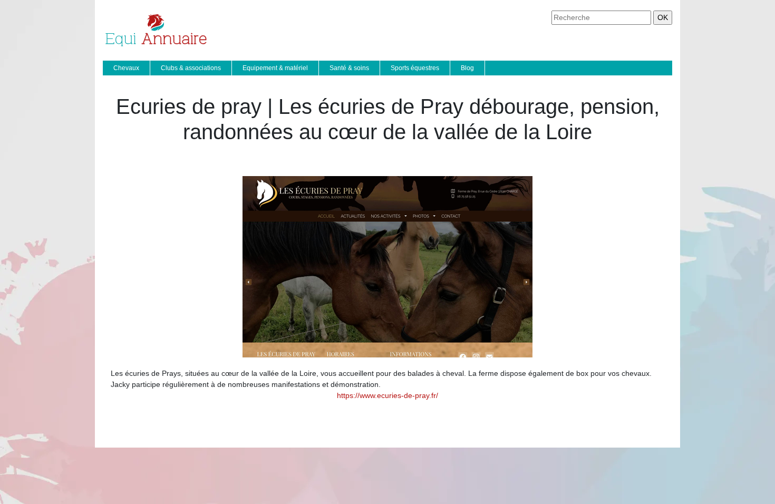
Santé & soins (349, 68)
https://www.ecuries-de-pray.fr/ (387, 395)
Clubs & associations (191, 68)
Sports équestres (415, 68)
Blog (467, 68)
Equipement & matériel (275, 68)
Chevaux (126, 68)
